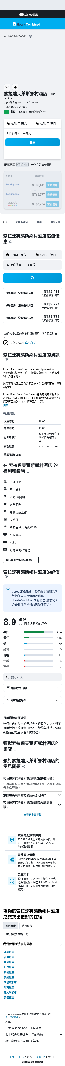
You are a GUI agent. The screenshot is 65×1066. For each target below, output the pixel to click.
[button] (61, 14)
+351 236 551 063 (15, 107)
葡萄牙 (21, 1056)
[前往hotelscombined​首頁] (26, 24)
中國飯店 (9, 962)
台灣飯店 (9, 957)
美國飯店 (9, 977)
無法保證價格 (11, 1017)
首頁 (12, 1056)
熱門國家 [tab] (11, 926)
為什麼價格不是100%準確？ (23, 1041)
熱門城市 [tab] (27, 926)
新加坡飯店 (10, 982)
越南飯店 (9, 987)
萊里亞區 (40, 1056)
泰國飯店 (9, 997)
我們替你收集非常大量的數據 (24, 1034)
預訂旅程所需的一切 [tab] (17, 934)
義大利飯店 (10, 992)
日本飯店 (9, 967)
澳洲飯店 (9, 952)
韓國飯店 (9, 972)
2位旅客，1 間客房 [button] (19, 133)
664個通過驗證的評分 (32, 112)
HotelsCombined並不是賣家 (23, 1028)
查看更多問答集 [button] (32, 814)
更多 (5, 405)
